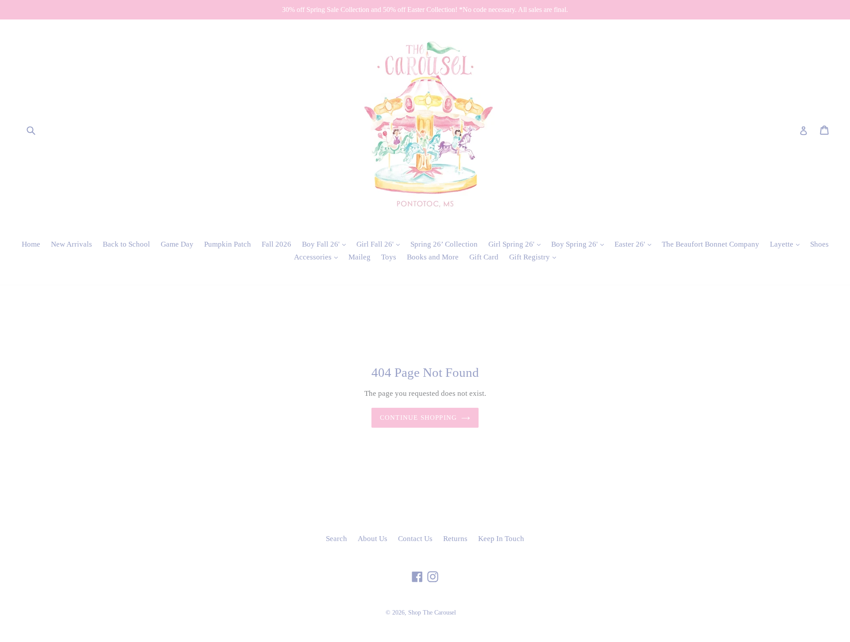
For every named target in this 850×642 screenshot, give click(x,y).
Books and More (433, 257)
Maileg (359, 257)
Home (31, 244)
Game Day (177, 244)
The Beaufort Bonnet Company (710, 244)
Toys (388, 257)
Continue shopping (418, 417)
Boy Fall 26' (326, 244)
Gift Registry (534, 256)
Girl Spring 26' (516, 244)
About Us (372, 538)
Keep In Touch (501, 538)
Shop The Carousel (432, 612)
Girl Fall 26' (380, 244)
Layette (787, 244)
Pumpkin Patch (227, 244)
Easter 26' (635, 244)
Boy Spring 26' (579, 244)
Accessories (318, 256)
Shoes (819, 244)
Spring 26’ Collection (444, 244)
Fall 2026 (276, 244)
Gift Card (483, 257)
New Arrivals (71, 244)
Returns (455, 538)
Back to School (126, 244)
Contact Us (415, 538)
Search (336, 538)
